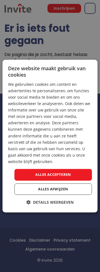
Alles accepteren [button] (53, 174)
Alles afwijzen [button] (53, 188)
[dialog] (50, 136)
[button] (50, 202)
